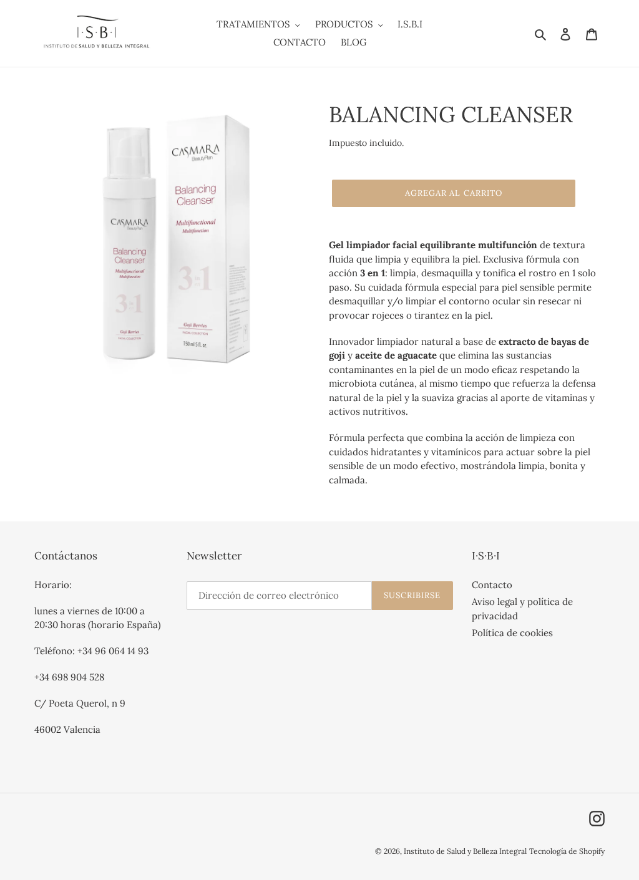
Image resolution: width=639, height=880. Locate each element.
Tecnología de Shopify (567, 851)
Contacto (492, 585)
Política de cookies (512, 633)
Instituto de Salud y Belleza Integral (465, 851)
